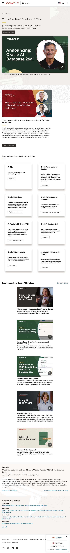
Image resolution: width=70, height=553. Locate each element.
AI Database (5, 14)
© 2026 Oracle (5, 539)
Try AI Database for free (15, 212)
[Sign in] (63, 3)
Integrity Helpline (6, 542)
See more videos (62, 283)
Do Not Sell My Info (22, 539)
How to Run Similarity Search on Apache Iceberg (17, 523)
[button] (3, 3)
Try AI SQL (12, 178)
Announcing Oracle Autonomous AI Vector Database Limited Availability (24, 506)
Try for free (45, 185)
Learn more (45, 237)
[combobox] (38, 3)
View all (4, 527)
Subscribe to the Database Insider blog (56, 490)
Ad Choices (43, 539)
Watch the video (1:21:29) (9, 145)
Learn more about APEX (15, 240)
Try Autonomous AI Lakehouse (50, 212)
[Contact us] (67, 3)
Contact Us (15, 542)
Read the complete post (9, 490)
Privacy (14, 539)
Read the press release (8, 32)
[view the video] (35, 54)
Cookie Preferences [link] (33, 539)
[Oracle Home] (12, 3)
